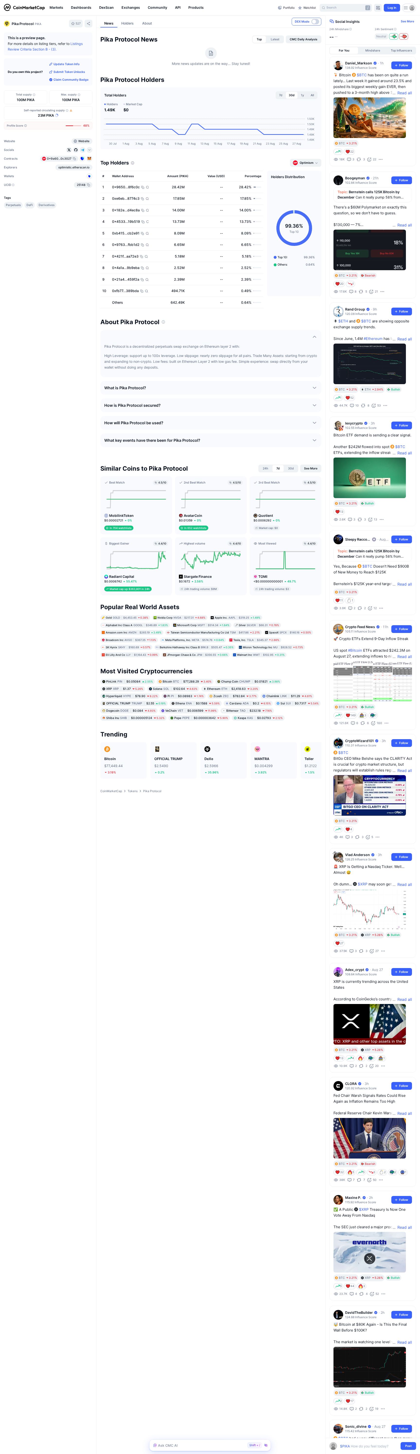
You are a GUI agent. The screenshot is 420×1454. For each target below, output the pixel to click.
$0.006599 (191, 710)
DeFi (29, 205)
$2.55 (136, 703)
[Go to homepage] (24, 7)
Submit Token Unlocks (69, 72)
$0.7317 (299, 703)
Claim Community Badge (70, 79)
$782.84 (235, 696)
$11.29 (289, 696)
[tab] (259, 39)
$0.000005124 (135, 718)
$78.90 (132, 696)
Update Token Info (66, 64)
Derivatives (46, 205)
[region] (162, 8)
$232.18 (249, 710)
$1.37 (124, 689)
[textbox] (369, 1446)
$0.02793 (260, 718)
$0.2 (250, 703)
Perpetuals (13, 205)
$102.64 (175, 689)
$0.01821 (250, 681)
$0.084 (131, 710)
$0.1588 (197, 703)
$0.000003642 (201, 718)
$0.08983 (185, 696)
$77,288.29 (187, 681)
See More (407, 21)
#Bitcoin (355, 650)
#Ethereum (373, 338)
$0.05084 (129, 681)
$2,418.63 (232, 689)
